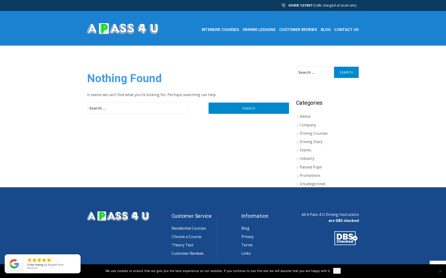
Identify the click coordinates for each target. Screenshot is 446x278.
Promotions (310, 175)
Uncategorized (312, 183)
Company (308, 124)
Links (246, 253)
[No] (440, 271)
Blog (245, 228)
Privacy (247, 236)
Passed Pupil (311, 167)
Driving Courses (314, 133)
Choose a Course (186, 236)
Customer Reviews (188, 253)
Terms (247, 245)
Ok (337, 271)
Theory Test (182, 245)
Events (305, 150)
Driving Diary (311, 141)
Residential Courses (189, 228)
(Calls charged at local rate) (323, 5)
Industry (307, 158)
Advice (305, 116)
